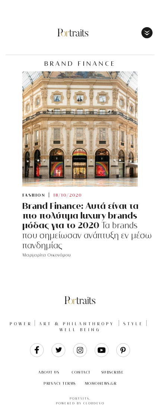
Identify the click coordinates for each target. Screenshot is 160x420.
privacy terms (60, 383)
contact (81, 372)
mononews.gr (101, 383)
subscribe (113, 372)
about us (48, 372)
